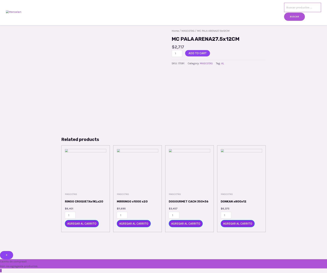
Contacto (235, 11)
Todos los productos (208, 11)
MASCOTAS (187, 30)
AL (222, 63)
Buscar (294, 16)
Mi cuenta (274, 11)
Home (175, 30)
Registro (254, 11)
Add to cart (198, 53)
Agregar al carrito (81, 223)
